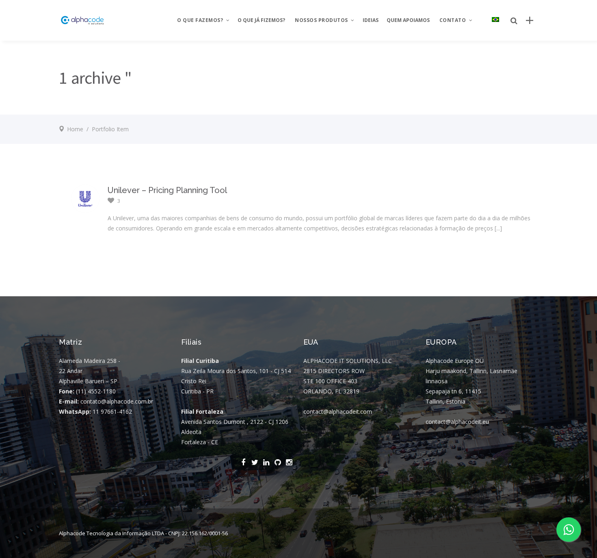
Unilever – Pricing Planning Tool (167, 190)
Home (75, 129)
